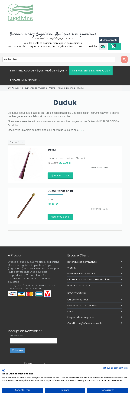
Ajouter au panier (60, 175)
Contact (72, 311)
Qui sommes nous (77, 299)
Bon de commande (78, 285)
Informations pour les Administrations (88, 279)
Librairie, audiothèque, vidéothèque (37, 70)
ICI (81, 130)
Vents (52, 87)
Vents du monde (66, 87)
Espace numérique (24, 80)
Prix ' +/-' (14, 142)
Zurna (52, 149)
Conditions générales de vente (84, 323)
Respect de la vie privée (80, 317)
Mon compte (110, 40)
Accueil (15, 87)
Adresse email (19, 335)
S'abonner (17, 350)
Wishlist (71, 267)
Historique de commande (82, 261)
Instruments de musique (90, 70)
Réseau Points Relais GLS (81, 273)
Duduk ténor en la (60, 191)
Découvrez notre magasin (82, 305)
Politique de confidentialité (115, 368)
